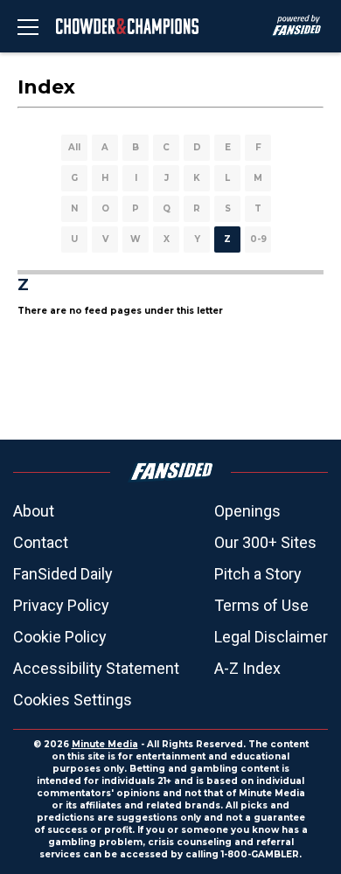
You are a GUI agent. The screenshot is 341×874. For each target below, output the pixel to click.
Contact (40, 542)
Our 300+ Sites (265, 542)
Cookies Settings (72, 699)
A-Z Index (247, 668)
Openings (247, 511)
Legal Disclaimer (271, 637)
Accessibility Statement (96, 668)
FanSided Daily (63, 574)
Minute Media (105, 744)
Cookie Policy (60, 637)
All (74, 147)
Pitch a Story (258, 574)
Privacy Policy (61, 605)
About (33, 511)
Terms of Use (261, 605)
